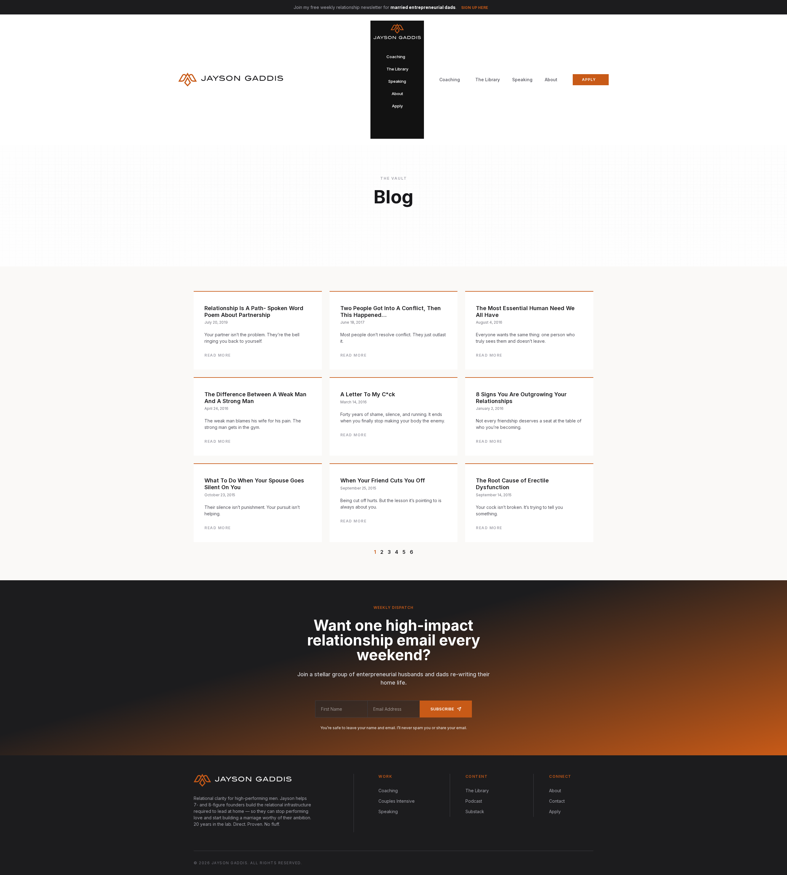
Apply (555, 811)
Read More (217, 355)
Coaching (388, 790)
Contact (557, 801)
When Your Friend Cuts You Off (382, 480)
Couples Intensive (396, 801)
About (551, 79)
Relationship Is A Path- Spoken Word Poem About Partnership (253, 311)
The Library (487, 79)
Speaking (522, 79)
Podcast (473, 801)
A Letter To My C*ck (367, 394)
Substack (474, 811)
